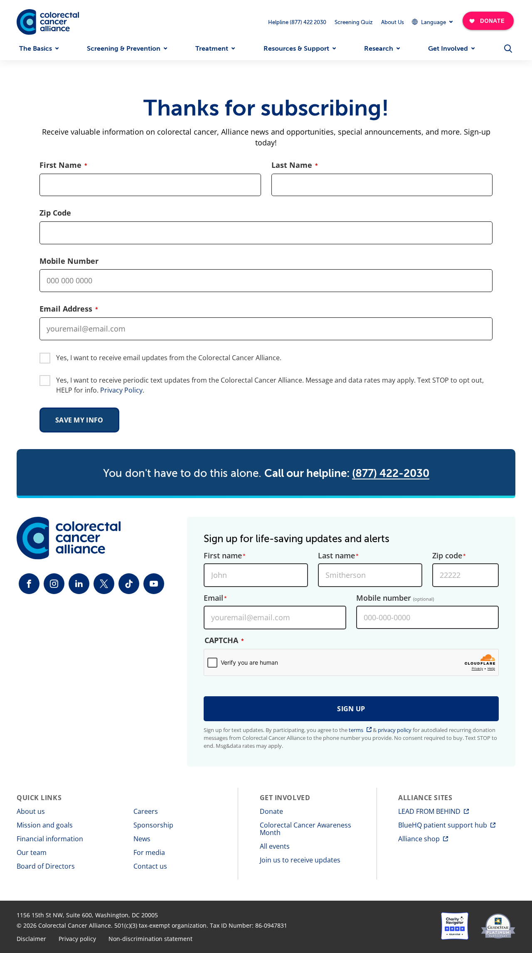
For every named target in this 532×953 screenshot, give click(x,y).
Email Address (65, 309)
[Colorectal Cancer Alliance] (48, 22)
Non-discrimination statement (150, 939)
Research (378, 48)
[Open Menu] (507, 48)
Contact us (150, 866)
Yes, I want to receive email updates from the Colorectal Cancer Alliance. (168, 357)
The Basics (35, 48)
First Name (60, 165)
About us (31, 811)
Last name (336, 555)
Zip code (447, 555)
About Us (392, 22)
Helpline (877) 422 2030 (297, 22)
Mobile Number (69, 261)
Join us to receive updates (300, 860)
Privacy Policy (121, 390)
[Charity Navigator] (454, 926)
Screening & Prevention (123, 48)
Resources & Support (296, 48)
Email (213, 598)
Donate (271, 811)
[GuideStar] (498, 926)
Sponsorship (153, 825)
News (141, 838)
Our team (32, 852)
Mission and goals (45, 825)
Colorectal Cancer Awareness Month (305, 828)
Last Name (291, 165)
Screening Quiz (354, 22)
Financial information (50, 838)
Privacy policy (77, 939)
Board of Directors (46, 866)
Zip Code (55, 213)
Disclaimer (31, 939)
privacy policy (394, 730)
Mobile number (395, 598)
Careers (145, 811)
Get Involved (448, 48)
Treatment (211, 48)
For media (149, 852)
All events (275, 846)
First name (223, 555)
